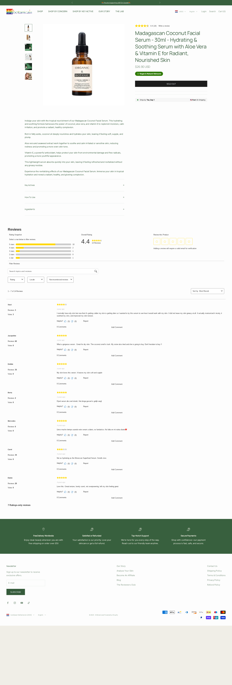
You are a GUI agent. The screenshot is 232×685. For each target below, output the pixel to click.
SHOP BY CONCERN (57, 11)
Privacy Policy (213, 580)
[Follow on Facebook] (7, 602)
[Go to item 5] (28, 66)
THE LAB (119, 11)
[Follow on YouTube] (21, 602)
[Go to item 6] (28, 76)
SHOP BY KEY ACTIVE (83, 11)
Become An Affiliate (126, 575)
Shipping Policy (214, 570)
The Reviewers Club (126, 584)
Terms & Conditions (216, 575)
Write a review (164, 26)
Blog (119, 580)
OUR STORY (104, 11)
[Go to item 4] (28, 57)
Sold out (171, 84)
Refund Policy (213, 584)
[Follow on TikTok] (28, 602)
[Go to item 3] (28, 47)
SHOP (40, 11)
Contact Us (212, 566)
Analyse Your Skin (125, 570)
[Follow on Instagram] (14, 602)
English (192, 11)
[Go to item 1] (28, 28)
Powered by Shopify (111, 615)
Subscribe (15, 592)
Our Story (121, 566)
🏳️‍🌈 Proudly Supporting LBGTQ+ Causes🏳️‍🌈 (116, 3)
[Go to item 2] (28, 37)
